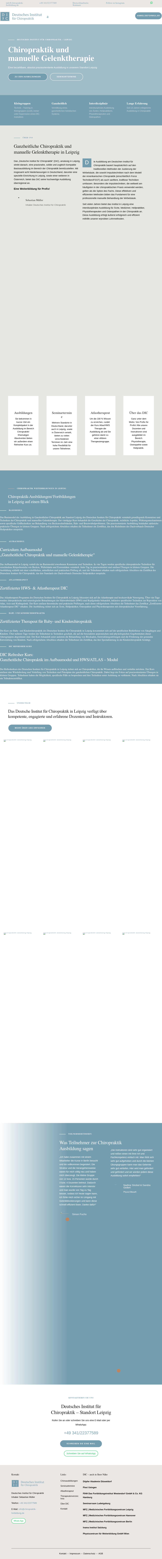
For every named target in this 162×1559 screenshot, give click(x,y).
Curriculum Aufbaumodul (21, 549)
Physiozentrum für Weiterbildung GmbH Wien (106, 1533)
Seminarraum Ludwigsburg (96, 1503)
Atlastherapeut (67, 1491)
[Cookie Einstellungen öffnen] (6, 1556)
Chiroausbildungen (69, 1481)
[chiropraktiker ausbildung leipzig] (22, 740)
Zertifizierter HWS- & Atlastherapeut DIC (34, 588)
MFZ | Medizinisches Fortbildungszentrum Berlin (107, 1521)
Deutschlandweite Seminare (81, 3)
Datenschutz (89, 1553)
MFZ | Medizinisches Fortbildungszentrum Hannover (109, 1515)
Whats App (18, 1521)
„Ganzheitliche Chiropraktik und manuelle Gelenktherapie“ (47, 555)
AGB (100, 1553)
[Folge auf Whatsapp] (151, 2)
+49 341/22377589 (48, 2)
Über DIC (64, 1504)
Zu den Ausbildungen (28, 77)
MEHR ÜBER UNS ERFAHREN (30, 728)
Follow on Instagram (115, 2)
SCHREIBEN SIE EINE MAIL (81, 1444)
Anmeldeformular (148, 16)
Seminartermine (66, 77)
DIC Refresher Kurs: (16, 654)
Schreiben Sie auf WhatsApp (81, 1453)
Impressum (75, 1553)
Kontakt (63, 1509)
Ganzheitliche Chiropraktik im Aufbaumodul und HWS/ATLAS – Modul (59, 659)
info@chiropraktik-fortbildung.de (14, 3)
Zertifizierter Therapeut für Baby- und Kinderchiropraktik (46, 621)
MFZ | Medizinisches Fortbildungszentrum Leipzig (108, 1509)
